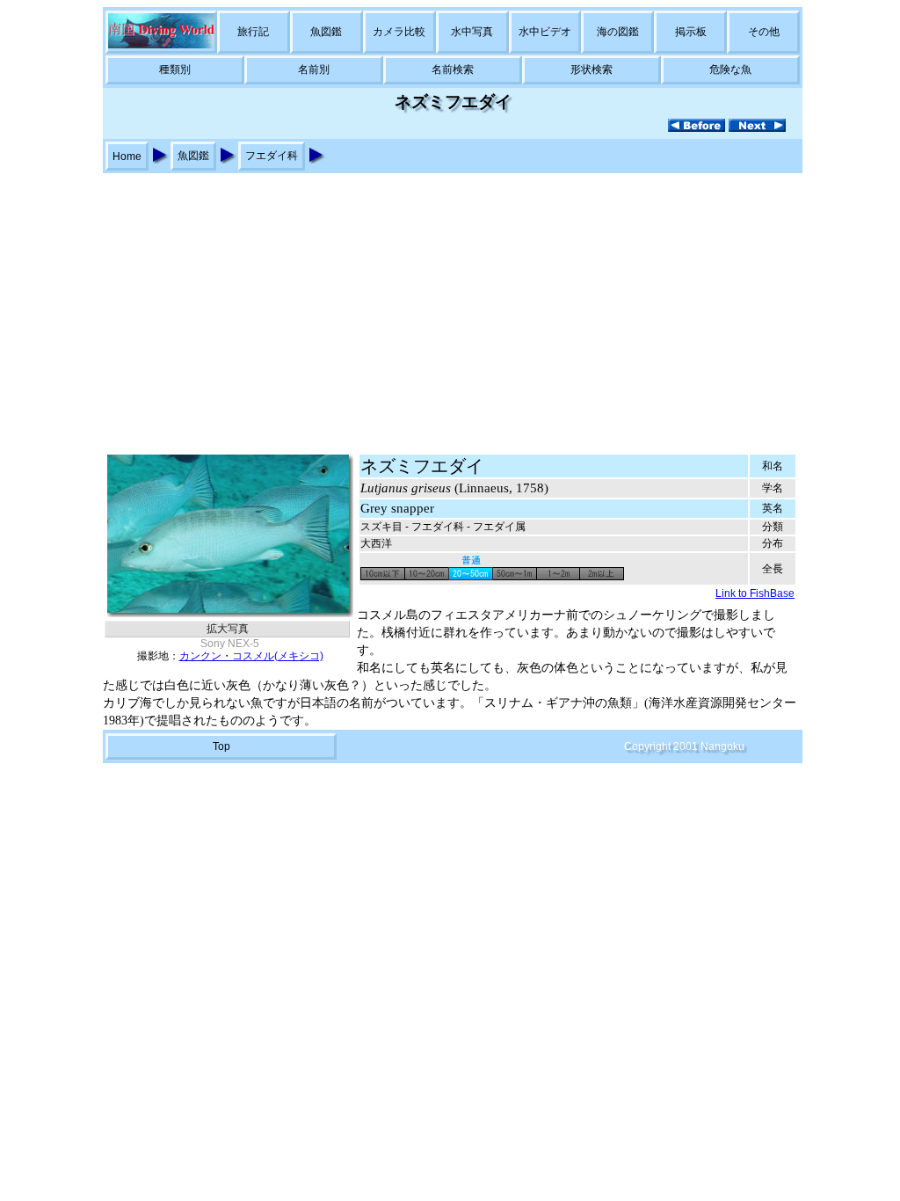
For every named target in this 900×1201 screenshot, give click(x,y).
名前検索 (453, 69)
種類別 (175, 69)
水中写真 (472, 31)
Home (127, 156)
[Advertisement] (450, 305)
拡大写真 (228, 628)
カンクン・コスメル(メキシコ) (251, 656)
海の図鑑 (618, 31)
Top (221, 746)
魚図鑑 (326, 31)
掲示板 (691, 31)
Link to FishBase (755, 593)
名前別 (314, 69)
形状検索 (591, 69)
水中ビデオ (545, 31)
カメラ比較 (399, 31)
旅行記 (253, 31)
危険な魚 (730, 69)
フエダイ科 (271, 155)
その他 (764, 31)
